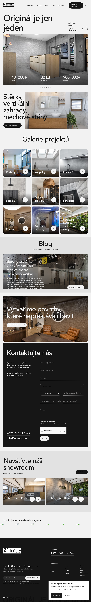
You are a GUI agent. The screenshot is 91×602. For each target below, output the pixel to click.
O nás (53, 5)
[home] (12, 5)
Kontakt (61, 5)
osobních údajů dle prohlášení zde (60, 424)
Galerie (39, 5)
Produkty (30, 5)
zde (30, 581)
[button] (40, 87)
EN (85, 5)
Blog (46, 5)
